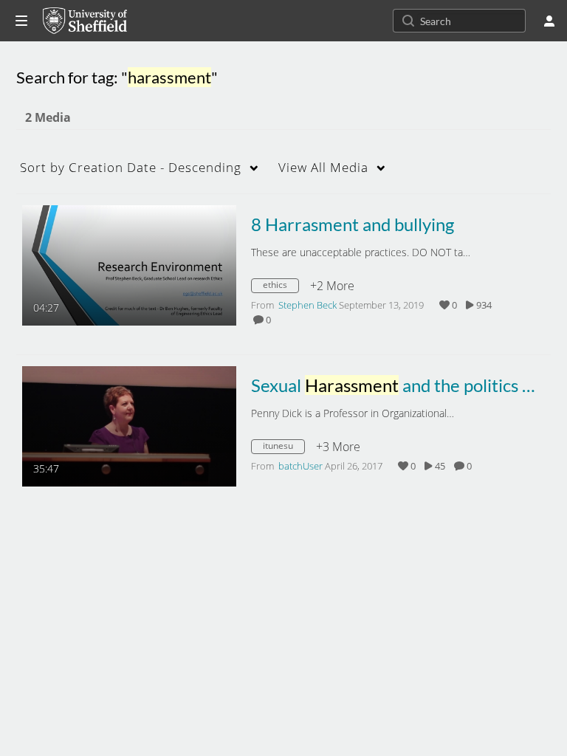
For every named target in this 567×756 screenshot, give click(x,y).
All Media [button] (323, 167)
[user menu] (549, 20)
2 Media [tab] (48, 117)
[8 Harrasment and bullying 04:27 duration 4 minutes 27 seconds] (129, 264)
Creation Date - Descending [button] (130, 167)
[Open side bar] (21, 20)
